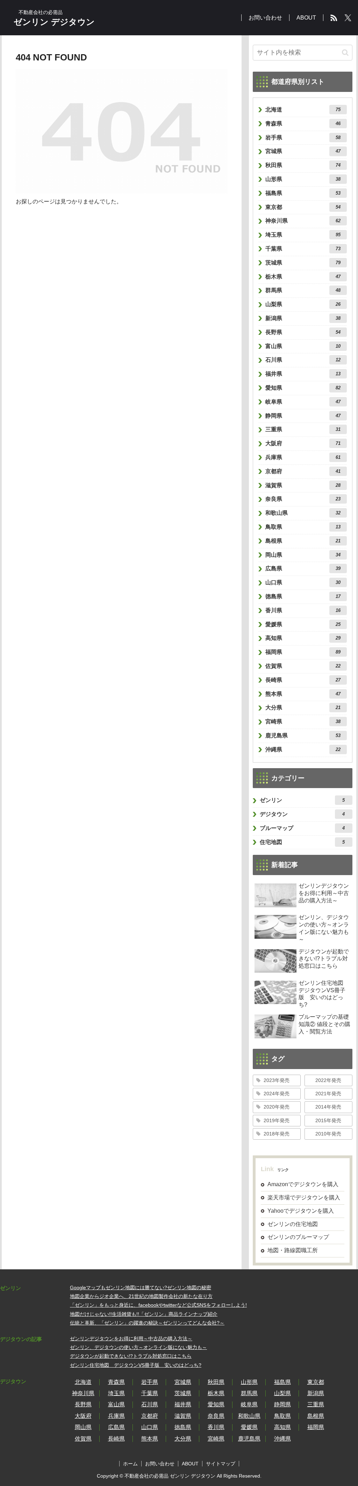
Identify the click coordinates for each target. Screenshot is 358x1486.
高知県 (303, 638)
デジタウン (302, 814)
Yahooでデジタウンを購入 (300, 1211)
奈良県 (303, 499)
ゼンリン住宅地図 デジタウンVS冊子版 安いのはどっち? (135, 1365)
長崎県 (303, 680)
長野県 (303, 332)
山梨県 (303, 304)
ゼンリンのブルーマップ (298, 1237)
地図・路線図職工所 (292, 1250)
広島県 (303, 568)
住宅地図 (302, 842)
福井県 (303, 374)
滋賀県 (303, 485)
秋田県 (303, 165)
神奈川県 (303, 221)
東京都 (303, 207)
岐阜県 (303, 402)
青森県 (303, 124)
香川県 (303, 610)
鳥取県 (303, 527)
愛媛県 (303, 624)
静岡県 (303, 416)
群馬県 (303, 290)
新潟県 (303, 318)
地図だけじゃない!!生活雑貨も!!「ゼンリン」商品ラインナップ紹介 (143, 1314)
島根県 (303, 541)
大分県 (303, 707)
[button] (345, 53)
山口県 (303, 582)
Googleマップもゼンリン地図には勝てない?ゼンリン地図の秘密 (140, 1287)
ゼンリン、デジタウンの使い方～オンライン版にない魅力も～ (138, 1347)
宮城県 (303, 151)
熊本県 (303, 694)
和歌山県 (303, 513)
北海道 (303, 110)
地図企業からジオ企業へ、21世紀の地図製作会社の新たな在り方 (141, 1296)
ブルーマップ (302, 828)
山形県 (303, 179)
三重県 (303, 429)
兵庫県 (303, 457)
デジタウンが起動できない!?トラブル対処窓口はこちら (131, 1356)
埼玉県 (303, 235)
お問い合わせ (159, 1463)
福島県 (303, 193)
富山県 (303, 346)
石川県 (303, 360)
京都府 (303, 471)
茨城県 (303, 263)
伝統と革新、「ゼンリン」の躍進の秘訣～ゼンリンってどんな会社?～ (147, 1323)
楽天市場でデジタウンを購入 (303, 1197)
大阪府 (303, 443)
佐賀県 (303, 666)
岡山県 (303, 555)
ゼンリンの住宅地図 (292, 1224)
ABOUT (190, 1463)
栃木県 (303, 277)
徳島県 (303, 596)
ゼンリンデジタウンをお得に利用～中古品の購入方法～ (131, 1338)
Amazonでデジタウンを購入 (302, 1184)
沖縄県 (303, 749)
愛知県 (303, 388)
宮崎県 (303, 721)
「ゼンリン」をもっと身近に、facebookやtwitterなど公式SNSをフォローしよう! (158, 1305)
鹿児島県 (303, 735)
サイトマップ (220, 1463)
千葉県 (303, 249)
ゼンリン (302, 800)
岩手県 (303, 137)
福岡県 (303, 652)
